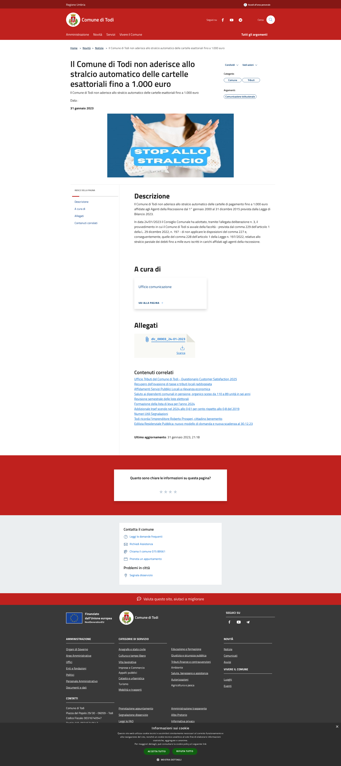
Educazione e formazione (186, 649)
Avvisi (227, 662)
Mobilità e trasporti (130, 689)
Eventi (228, 686)
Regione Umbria (75, 4)
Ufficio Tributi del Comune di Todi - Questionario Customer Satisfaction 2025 (185, 379)
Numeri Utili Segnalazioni (151, 413)
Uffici (69, 662)
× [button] (337, 726)
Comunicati (230, 655)
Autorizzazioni (179, 679)
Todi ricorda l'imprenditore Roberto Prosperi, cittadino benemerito (178, 418)
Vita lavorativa (127, 662)
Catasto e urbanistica (131, 678)
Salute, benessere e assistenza (189, 673)
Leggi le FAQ (126, 721)
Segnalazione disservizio (133, 715)
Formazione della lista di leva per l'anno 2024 (164, 403)
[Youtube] (230, 19)
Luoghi (228, 679)
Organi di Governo (77, 649)
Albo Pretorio (179, 715)
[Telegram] (239, 19)
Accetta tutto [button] (157, 751)
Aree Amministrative (78, 655)
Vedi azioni (248, 65)
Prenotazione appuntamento (136, 708)
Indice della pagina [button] (85, 190)
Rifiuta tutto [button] (184, 751)
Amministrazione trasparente (189, 708)
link (204, 743)
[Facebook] (221, 19)
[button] (170, 759)
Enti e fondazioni (76, 668)
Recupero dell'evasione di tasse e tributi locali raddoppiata (173, 384)
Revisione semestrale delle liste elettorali (161, 398)
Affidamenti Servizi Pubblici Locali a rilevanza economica (172, 389)
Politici (70, 675)
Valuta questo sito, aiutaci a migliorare (173, 599)
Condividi (230, 65)
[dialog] (170, 744)
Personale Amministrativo (82, 681)
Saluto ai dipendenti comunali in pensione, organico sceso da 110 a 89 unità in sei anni (192, 394)
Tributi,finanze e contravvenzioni (191, 662)
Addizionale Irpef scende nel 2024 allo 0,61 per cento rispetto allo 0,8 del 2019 (186, 408)
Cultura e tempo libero (132, 655)
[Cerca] (270, 19)
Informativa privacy (183, 721)
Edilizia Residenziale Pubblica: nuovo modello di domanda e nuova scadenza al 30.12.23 (193, 423)
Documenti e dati (76, 687)
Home (73, 48)
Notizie (99, 48)
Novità (87, 48)
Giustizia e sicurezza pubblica (188, 655)
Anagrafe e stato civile (132, 649)
